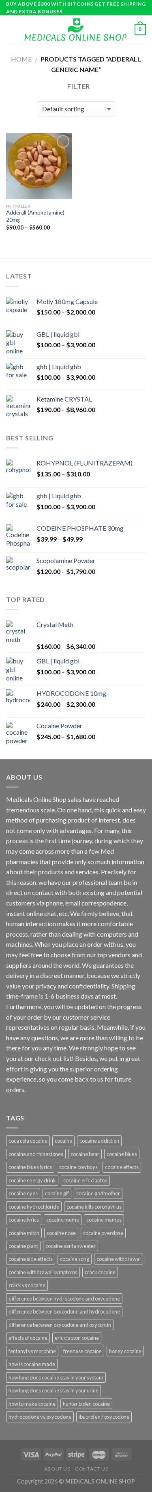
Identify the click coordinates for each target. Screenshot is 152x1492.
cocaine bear (85, 1154)
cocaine (63, 1140)
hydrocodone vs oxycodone (40, 1416)
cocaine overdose (103, 1233)
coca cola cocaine (28, 1140)
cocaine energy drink (32, 1180)
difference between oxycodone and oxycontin (60, 1325)
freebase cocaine (82, 1351)
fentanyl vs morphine (32, 1351)
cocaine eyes (23, 1193)
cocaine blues (122, 1154)
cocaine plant (23, 1246)
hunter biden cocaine (86, 1404)
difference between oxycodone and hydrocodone (64, 1311)
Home (21, 59)
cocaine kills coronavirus (94, 1206)
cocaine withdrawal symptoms (43, 1272)
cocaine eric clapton (85, 1180)
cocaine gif (57, 1193)
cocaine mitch (24, 1233)
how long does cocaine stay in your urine (53, 1390)
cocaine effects (122, 1167)
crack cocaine (100, 1272)
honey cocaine (125, 1351)
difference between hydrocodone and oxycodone (64, 1298)
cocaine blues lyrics (30, 1167)
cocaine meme (62, 1219)
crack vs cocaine (27, 1285)
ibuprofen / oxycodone (104, 1416)
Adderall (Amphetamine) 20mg (35, 216)
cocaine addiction (99, 1140)
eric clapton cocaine (77, 1338)
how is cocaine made (32, 1364)
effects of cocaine (28, 1338)
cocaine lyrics (24, 1219)
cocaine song (74, 1259)
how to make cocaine (32, 1404)
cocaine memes (104, 1219)
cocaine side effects (31, 1259)
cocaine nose (61, 1233)
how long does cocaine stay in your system (56, 1377)
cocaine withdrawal (118, 1259)
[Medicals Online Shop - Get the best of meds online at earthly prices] (75, 29)
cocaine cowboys (78, 1167)
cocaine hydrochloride (34, 1206)
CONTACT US (91, 1469)
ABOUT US (57, 1469)
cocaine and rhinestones (36, 1154)
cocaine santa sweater (70, 1246)
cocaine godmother (98, 1193)
